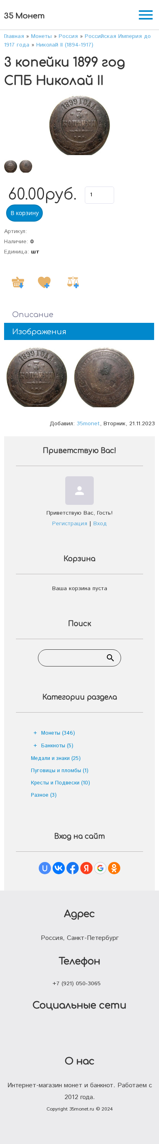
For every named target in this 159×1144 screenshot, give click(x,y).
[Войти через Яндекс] (86, 868)
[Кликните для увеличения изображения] (79, 124)
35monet (88, 424)
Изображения (39, 332)
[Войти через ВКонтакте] (59, 868)
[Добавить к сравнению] (73, 282)
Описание (32, 315)
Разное (44, 795)
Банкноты (57, 746)
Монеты (58, 733)
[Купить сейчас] (18, 282)
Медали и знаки (56, 758)
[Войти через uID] (45, 868)
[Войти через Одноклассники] (114, 868)
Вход (100, 524)
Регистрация (69, 524)
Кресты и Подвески (60, 783)
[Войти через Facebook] (72, 868)
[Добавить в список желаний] (44, 282)
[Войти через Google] (100, 868)
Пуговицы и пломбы (59, 771)
